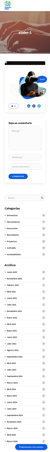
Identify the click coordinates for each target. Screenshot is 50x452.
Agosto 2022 (25, 350)
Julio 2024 (25, 408)
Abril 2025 (25, 434)
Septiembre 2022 (25, 356)
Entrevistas (25, 215)
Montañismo (25, 235)
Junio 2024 (25, 402)
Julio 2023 (25, 369)
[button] (14, 106)
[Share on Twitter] (39, 106)
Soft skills (25, 248)
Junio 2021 (25, 298)
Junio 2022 (25, 337)
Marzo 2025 (25, 428)
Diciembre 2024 (25, 421)
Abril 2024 (25, 389)
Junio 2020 (25, 272)
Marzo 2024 (25, 382)
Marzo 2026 (25, 441)
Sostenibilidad (25, 254)
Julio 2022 (25, 343)
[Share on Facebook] (33, 106)
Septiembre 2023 (25, 376)
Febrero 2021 (25, 285)
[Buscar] (42, 198)
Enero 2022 (25, 317)
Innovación (26, 228)
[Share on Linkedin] (28, 106)
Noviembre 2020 (25, 278)
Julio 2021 (25, 304)
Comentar (18, 176)
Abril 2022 (25, 324)
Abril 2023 (25, 363)
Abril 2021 (25, 291)
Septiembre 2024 (25, 415)
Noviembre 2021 (25, 311)
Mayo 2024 (25, 395)
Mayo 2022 (25, 330)
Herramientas (25, 221)
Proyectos (26, 241)
